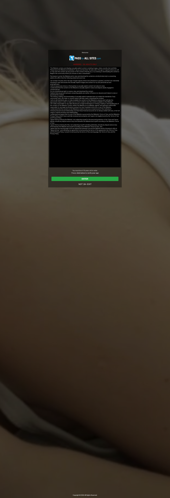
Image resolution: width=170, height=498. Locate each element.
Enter (85, 179)
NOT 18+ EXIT (85, 184)
